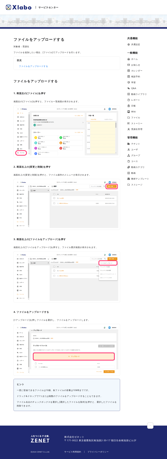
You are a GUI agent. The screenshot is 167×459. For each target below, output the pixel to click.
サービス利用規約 (72, 451)
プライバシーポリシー (98, 451)
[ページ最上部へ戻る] (150, 425)
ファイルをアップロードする (33, 66)
